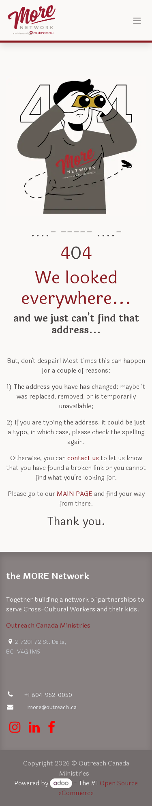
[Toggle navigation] (137, 20)
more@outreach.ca (52, 707)
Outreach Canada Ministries (48, 625)
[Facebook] (51, 727)
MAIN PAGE (74, 494)
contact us (83, 458)
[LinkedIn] (34, 727)
